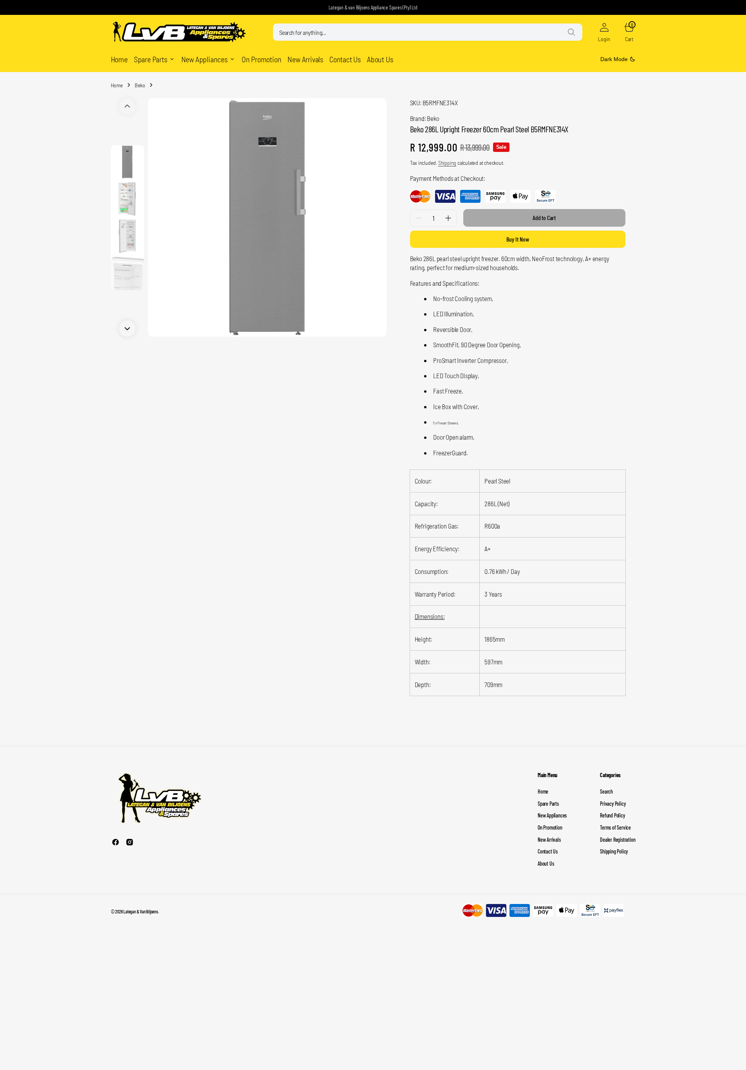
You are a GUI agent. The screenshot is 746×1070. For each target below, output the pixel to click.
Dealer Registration (617, 839)
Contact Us (548, 851)
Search (606, 791)
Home (117, 85)
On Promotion (550, 827)
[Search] (571, 32)
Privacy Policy (612, 803)
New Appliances (552, 815)
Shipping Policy (614, 851)
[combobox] (427, 32)
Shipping (447, 162)
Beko (140, 85)
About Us (546, 863)
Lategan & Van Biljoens (140, 911)
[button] (604, 32)
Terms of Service (615, 827)
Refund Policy (612, 815)
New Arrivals (549, 839)
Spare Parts (548, 803)
